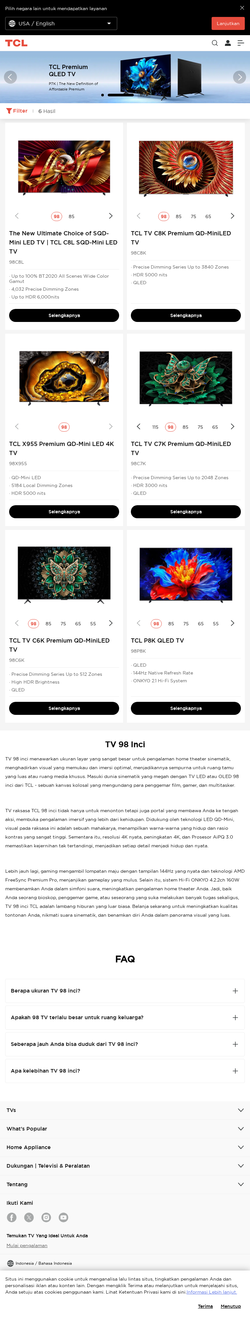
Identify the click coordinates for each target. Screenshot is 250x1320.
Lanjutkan (228, 23)
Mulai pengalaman (27, 1245)
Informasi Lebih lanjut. (212, 1292)
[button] (10, 77)
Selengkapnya (64, 315)
